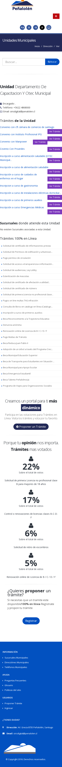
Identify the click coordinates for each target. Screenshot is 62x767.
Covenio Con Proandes (12, 148)
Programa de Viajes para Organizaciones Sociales (27, 385)
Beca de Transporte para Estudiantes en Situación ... (28, 361)
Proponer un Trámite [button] (32, 426)
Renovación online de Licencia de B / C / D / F (25, 331)
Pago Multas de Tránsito (15, 337)
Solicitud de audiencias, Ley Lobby (20, 270)
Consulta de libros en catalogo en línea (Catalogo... (28, 306)
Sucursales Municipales (16, 657)
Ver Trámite (54, 131)
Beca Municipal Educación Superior (20, 355)
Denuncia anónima (12, 325)
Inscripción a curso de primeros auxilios (21, 200)
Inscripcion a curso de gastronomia (19, 185)
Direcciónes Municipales (17, 662)
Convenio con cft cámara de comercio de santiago (27, 127)
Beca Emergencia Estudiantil (17, 373)
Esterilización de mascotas (16, 276)
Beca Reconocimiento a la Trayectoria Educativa (26, 318)
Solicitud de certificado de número (20, 288)
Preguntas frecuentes (15, 680)
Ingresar (9, 708)
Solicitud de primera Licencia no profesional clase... (28, 294)
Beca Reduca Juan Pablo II (15, 343)
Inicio (37, 46)
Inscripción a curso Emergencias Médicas (22, 207)
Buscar (53, 61)
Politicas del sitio (13, 690)
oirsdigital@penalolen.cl (25, 733)
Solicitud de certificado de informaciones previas (27, 245)
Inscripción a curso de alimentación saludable (24, 167)
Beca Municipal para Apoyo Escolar (20, 367)
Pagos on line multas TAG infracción (20, 300)
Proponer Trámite (13, 703)
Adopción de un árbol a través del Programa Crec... (28, 349)
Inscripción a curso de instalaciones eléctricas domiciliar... (30, 192)
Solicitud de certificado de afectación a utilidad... (26, 282)
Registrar (31, 621)
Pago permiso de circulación (17, 258)
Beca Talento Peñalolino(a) (16, 379)
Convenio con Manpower (13, 141)
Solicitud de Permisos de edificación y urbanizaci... (27, 252)
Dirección (48, 46)
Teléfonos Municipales (16, 667)
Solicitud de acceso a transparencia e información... (28, 264)
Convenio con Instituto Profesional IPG (21, 134)
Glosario (9, 685)
